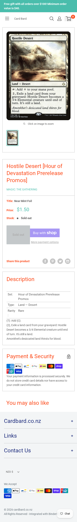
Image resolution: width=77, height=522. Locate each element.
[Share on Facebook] (45, 261)
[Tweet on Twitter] (60, 261)
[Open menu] (7, 18)
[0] (68, 18)
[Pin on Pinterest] (52, 261)
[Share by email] (67, 261)
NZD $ (9, 471)
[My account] (59, 19)
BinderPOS (55, 514)
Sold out (18, 235)
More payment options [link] (45, 242)
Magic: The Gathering (22, 189)
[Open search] (52, 19)
